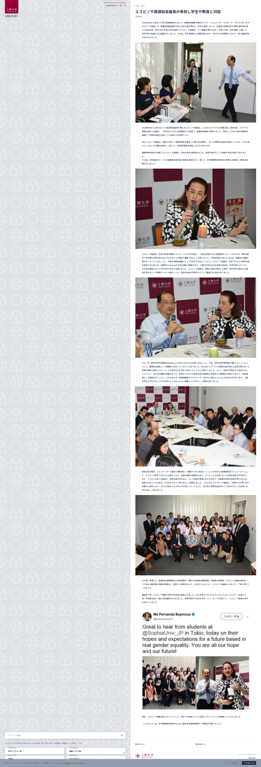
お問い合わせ (141, 744)
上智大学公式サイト (112, 5)
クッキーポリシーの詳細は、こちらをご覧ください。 (70, 763)
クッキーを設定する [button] (233, 763)
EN (125, 5)
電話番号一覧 (201, 744)
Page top (252, 758)
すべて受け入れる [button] (249, 763)
